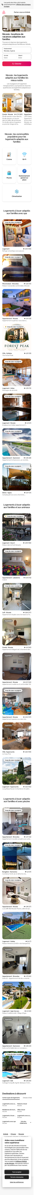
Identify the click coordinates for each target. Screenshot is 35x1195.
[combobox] (17, 51)
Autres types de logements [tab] (11, 1098)
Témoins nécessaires (16, 1177)
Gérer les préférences (17, 1182)
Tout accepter (16, 1172)
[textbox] (9, 58)
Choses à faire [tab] (27, 1098)
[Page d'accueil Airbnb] (3, 12)
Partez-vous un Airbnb (22, 12)
